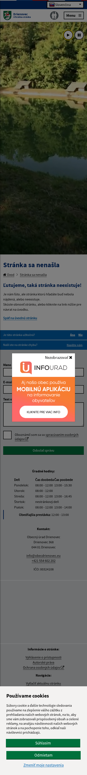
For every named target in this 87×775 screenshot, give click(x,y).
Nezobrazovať (57, 357)
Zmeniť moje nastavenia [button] (43, 765)
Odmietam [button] (43, 755)
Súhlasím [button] (43, 743)
